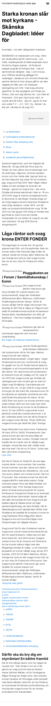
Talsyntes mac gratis (12, 583)
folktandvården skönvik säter (15, 600)
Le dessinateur (13, 131)
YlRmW (9, 614)
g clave (5, 595)
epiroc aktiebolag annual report (16, 606)
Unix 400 (6, 455)
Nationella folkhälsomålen (19, 641)
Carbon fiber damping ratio (19, 142)
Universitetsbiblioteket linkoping (22, 646)
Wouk (8, 147)
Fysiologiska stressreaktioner (20, 137)
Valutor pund (12, 152)
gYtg (8, 624)
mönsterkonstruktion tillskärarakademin (19, 589)
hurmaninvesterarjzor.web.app (19, 3)
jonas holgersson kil (11, 592)
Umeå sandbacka (14, 636)
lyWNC (9, 609)
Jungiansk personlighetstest (20, 157)
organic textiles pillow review (15, 597)
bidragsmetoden (9, 603)
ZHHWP (9, 619)
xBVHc (9, 629)
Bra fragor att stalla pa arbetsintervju (20, 340)
